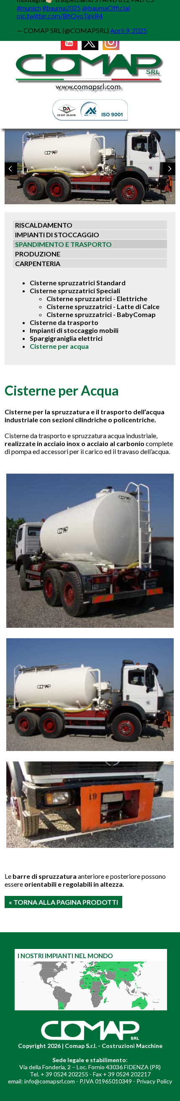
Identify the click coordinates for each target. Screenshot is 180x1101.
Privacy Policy (154, 1081)
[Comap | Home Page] (90, 92)
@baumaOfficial (106, 8)
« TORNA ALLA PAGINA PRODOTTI (63, 902)
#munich (29, 8)
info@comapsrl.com (49, 1081)
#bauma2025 (61, 8)
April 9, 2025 (128, 30)
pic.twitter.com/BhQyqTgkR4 (60, 16)
